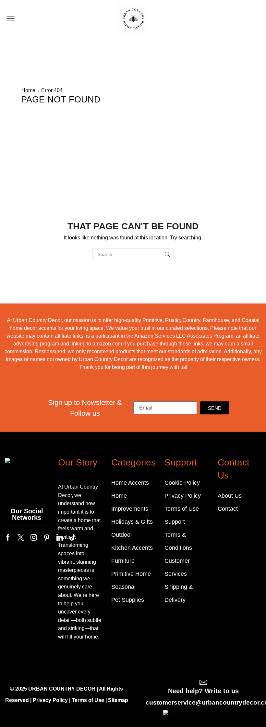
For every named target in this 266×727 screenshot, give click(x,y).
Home (28, 90)
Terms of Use (88, 700)
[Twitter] (21, 537)
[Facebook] (8, 537)
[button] (10, 19)
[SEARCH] (168, 254)
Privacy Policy (50, 700)
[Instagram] (33, 537)
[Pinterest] (46, 537)
